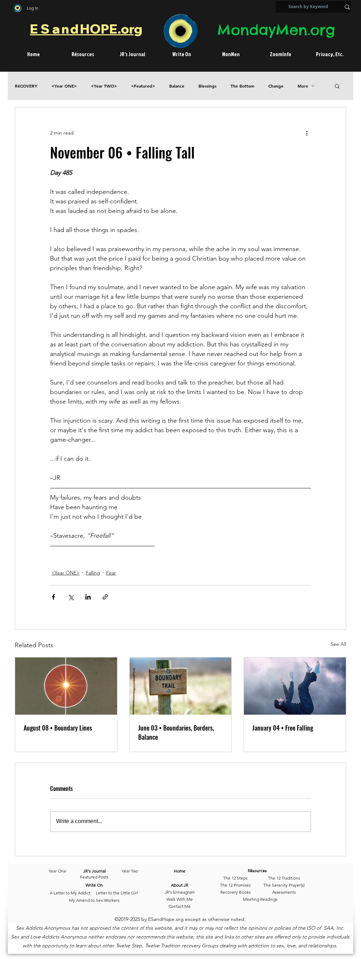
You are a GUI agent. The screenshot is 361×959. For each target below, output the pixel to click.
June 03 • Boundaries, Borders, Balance (176, 732)
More (303, 86)
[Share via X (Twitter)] (70, 597)
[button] (337, 86)
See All (338, 644)
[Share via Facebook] (53, 597)
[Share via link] (105, 597)
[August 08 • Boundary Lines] (66, 686)
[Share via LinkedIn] (88, 597)
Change (275, 86)
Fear (111, 573)
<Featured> (143, 86)
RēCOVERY (26, 86)
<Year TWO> (104, 86)
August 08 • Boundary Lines (58, 727)
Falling (93, 573)
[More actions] (306, 133)
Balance (176, 86)
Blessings (207, 86)
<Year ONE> (64, 86)
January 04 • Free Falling (282, 727)
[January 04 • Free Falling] (295, 686)
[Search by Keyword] (347, 7)
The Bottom (242, 86)
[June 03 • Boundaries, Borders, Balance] (181, 686)
